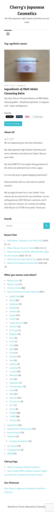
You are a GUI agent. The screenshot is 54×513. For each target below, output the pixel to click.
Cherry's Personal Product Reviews (23, 291)
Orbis (11, 379)
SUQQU (12, 412)
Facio (11, 341)
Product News (13, 432)
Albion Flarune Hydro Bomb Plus (21, 259)
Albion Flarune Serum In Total (20, 248)
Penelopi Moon (16, 386)
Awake (12, 315)
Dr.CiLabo (13, 330)
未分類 (10, 453)
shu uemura (14, 401)
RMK (11, 394)
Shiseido (13, 397)
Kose (11, 360)
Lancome (13, 367)
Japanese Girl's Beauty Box (19, 428)
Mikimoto (13, 375)
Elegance (13, 334)
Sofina (12, 409)
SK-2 (11, 405)
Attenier (13, 311)
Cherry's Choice (14, 288)
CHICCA (12, 319)
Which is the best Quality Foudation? (23, 467)
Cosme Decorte (16, 322)
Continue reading (12, 123)
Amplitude (14, 304)
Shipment (11, 436)
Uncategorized (13, 449)
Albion (12, 300)
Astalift (12, 307)
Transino (13, 420)
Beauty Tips (12, 284)
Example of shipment (19, 441)
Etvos (11, 337)
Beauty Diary (13, 280)
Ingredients (21, 85)
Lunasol (12, 371)
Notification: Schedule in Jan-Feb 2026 (24, 240)
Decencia (13, 326)
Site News (11, 446)
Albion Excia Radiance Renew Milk (22, 263)
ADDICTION (14, 296)
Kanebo (12, 356)
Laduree (13, 364)
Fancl (11, 345)
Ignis (11, 349)
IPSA (11, 352)
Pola (11, 390)
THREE (12, 416)
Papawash (14, 382)
